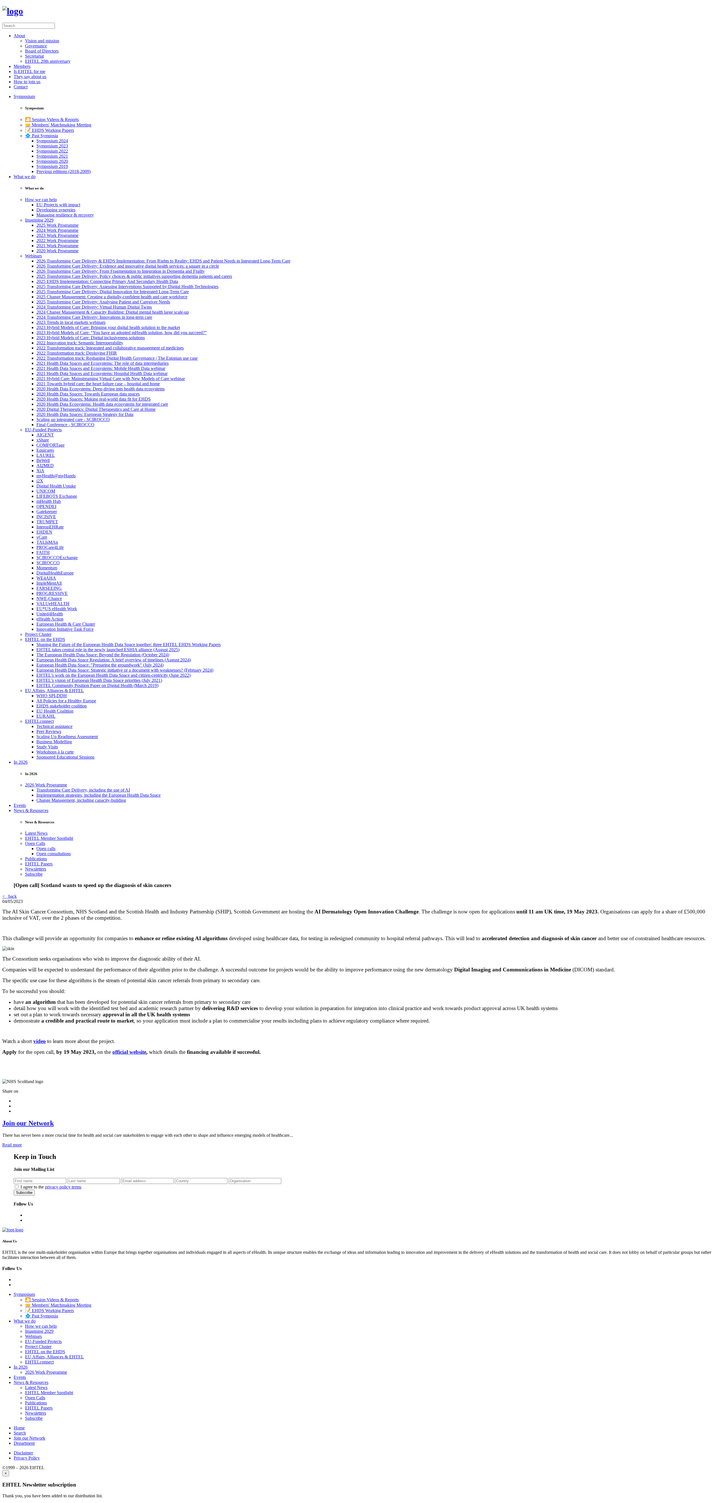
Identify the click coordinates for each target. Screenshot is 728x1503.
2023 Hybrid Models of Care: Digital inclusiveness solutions (90, 337)
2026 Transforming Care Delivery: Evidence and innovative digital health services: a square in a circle (127, 266)
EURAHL (45, 716)
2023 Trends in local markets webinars (71, 322)
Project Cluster (38, 634)
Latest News (36, 833)
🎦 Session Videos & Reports (52, 119)
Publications (36, 858)
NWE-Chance (49, 598)
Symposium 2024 (52, 140)
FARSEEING (49, 588)
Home (19, 1427)
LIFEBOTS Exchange (56, 496)
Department (24, 1443)
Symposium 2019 (52, 166)
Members (22, 66)
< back (9, 896)
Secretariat (34, 56)
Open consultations (53, 853)
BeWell (43, 460)
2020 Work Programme (57, 250)
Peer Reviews (48, 731)
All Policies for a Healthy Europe (66, 700)
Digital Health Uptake (56, 486)
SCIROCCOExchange (57, 557)
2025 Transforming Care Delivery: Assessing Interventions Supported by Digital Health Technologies (127, 286)
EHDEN (44, 532)
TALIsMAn (47, 542)
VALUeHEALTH (52, 603)
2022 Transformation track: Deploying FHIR (76, 353)
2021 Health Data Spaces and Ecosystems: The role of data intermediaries (102, 363)
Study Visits (47, 746)
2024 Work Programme (57, 230)
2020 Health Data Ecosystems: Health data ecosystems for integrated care (102, 404)
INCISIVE (46, 516)
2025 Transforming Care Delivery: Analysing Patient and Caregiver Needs (103, 301)
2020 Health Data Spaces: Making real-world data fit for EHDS (93, 399)
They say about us (30, 76)
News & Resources (31, 810)
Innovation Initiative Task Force (65, 629)
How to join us (27, 81)
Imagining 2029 (39, 220)
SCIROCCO (48, 562)
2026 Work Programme (46, 784)
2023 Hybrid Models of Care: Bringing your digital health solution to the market (108, 327)
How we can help (41, 199)
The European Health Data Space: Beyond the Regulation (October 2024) (102, 654)
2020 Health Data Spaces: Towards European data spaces (88, 394)
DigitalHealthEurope (55, 573)
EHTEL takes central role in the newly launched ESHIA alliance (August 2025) (107, 649)
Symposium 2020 (52, 161)
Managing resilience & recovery (65, 215)
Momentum (46, 567)
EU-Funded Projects (43, 429)
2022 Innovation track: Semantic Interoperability (79, 342)
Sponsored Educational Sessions (65, 757)
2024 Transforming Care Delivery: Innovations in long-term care (94, 317)
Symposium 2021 (52, 156)
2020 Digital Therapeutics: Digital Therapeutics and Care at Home (96, 409)
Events (20, 805)
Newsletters (35, 869)
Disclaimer (23, 1452)
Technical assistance (54, 726)
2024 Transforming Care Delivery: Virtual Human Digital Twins (94, 307)
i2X (39, 480)
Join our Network (28, 1123)
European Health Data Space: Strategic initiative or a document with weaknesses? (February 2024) (124, 670)
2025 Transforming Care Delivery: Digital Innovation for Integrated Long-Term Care (112, 291)
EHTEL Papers (39, 863)
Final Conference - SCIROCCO (65, 424)
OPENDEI (46, 506)
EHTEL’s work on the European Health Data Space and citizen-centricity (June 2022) (113, 675)
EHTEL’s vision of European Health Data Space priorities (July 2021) (99, 680)
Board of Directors (42, 51)
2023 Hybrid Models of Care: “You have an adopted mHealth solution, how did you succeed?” (121, 332)
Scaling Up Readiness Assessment (67, 736)
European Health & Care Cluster (65, 624)
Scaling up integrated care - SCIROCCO (73, 419)
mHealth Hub (48, 501)
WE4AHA (46, 578)
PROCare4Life (50, 547)
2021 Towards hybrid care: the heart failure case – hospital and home (98, 383)
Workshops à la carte (55, 752)
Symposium (24, 96)
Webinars (33, 255)
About (19, 35)
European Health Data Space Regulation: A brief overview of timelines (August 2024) (113, 659)
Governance (36, 45)
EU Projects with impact (58, 204)
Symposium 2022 (52, 151)
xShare (42, 440)
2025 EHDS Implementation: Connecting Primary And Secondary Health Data (107, 281)
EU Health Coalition (54, 711)
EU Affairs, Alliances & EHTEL (54, 690)
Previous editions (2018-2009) (63, 171)
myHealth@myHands (56, 475)
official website (129, 1052)
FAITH (43, 552)
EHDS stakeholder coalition (61, 705)
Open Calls (35, 843)
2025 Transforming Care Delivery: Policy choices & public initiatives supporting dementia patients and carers (134, 276)
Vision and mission (42, 40)
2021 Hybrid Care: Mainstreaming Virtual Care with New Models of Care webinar (110, 378)
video (39, 1041)
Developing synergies (55, 209)
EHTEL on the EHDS (45, 639)
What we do (25, 176)
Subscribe (34, 874)
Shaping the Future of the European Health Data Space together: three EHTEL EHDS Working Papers (128, 644)
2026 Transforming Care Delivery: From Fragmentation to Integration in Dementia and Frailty (120, 271)
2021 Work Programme (57, 245)
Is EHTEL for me (29, 71)
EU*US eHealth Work (56, 608)
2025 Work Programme (57, 225)
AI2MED (45, 465)
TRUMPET (47, 521)
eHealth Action (49, 619)
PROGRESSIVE (52, 593)
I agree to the (50, 1187)
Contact (21, 86)
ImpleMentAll (49, 583)
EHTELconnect (39, 721)
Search (20, 1433)
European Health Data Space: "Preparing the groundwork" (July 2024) (100, 665)
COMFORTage (50, 445)
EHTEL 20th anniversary (48, 61)
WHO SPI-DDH (51, 695)
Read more (12, 1144)
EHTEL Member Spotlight (49, 838)
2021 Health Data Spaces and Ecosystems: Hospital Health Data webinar (101, 373)
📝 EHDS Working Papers (49, 130)
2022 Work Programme (57, 240)
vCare (41, 537)
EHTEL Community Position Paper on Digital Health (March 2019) (97, 685)
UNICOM (45, 491)
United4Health (49, 613)
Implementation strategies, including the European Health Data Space (98, 795)
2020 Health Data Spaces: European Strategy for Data (84, 414)
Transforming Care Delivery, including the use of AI (83, 790)
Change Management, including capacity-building (81, 800)
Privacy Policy (27, 1458)
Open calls (45, 848)
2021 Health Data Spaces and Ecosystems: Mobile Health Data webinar (100, 368)
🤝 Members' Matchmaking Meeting (58, 124)
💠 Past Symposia (41, 135)
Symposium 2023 (52, 145)
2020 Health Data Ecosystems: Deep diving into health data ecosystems (100, 388)
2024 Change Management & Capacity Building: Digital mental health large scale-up (112, 312)
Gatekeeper (46, 511)
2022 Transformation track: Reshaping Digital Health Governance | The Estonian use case (117, 358)
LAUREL (45, 455)
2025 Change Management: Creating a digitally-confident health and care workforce (111, 296)
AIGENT (45, 434)
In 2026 (21, 762)
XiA (40, 470)
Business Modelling (54, 741)
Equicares (45, 450)
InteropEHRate (50, 526)
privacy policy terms (63, 1187)
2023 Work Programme (57, 235)
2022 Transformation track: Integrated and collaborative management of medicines (110, 347)
